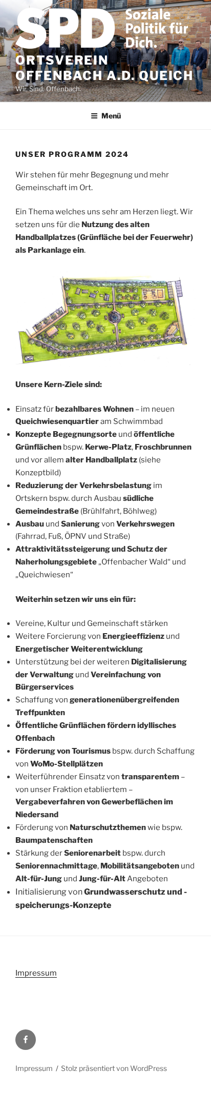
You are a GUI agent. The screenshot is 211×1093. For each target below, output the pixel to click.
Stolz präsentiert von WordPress (114, 1068)
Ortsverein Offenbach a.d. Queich (104, 68)
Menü (111, 115)
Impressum (36, 973)
